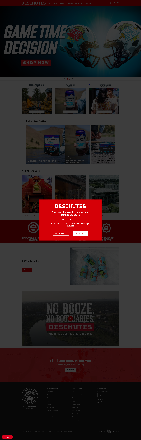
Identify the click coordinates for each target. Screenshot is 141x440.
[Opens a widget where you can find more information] (7, 437)
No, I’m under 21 (61, 233)
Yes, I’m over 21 (80, 233)
